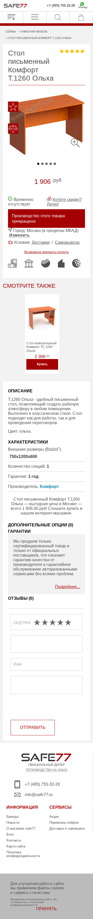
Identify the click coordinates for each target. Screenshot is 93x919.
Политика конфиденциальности (23, 854)
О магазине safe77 (20, 828)
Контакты (13, 840)
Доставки (41, 242)
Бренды (12, 817)
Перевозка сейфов (64, 822)
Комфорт (49, 486)
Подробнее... (67, 587)
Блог (10, 834)
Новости (12, 822)
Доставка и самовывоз (67, 828)
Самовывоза (67, 242)
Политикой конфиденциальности (27, 903)
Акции (54, 817)
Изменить (19, 235)
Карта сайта (15, 846)
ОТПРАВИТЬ (32, 727)
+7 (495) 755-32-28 (61, 5)
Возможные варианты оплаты (46, 252)
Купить (42, 364)
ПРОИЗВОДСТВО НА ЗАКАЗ (46, 770)
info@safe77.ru (39, 794)
